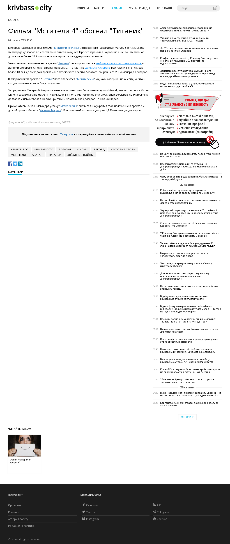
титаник (54, 154)
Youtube (162, 519)
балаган (65, 149)
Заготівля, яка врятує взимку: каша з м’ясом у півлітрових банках (186, 264)
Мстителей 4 (85, 79)
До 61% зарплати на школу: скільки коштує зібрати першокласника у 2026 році (189, 49)
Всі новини (187, 417)
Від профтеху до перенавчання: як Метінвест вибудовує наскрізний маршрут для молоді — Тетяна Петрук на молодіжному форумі (190, 309)
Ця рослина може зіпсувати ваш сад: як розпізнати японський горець (189, 287)
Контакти (14, 512)
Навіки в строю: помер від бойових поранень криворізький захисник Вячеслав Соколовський (187, 350)
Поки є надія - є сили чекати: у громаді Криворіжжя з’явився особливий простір (189, 340)
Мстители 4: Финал (66, 47)
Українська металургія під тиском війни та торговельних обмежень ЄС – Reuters (184, 39)
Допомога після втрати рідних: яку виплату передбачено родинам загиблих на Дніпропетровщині (185, 276)
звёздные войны (80, 154)
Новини (82, 8)
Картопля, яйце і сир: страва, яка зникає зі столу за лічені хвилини (189, 404)
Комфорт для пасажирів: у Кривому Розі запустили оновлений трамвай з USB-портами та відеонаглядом (189, 61)
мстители (18, 154)
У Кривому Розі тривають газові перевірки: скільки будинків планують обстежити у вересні (189, 234)
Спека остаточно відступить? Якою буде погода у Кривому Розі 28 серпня (188, 224)
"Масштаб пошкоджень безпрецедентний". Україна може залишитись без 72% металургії (188, 244)
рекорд (99, 149)
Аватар (91, 72)
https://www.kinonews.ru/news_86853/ (46, 122)
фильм (82, 149)
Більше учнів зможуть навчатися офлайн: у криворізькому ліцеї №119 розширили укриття (186, 360)
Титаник (63, 63)
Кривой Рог (19, 149)
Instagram (92, 519)
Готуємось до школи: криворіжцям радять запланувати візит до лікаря (184, 254)
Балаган (116, 8)
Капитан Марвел (50, 110)
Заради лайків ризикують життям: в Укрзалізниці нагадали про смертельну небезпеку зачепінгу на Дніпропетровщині (189, 213)
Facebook (92, 505)
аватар (37, 154)
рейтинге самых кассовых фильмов (119, 63)
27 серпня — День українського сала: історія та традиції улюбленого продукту (187, 380)
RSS (159, 505)
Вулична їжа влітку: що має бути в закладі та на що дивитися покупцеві (189, 330)
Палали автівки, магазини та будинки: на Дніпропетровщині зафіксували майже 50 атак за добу (188, 167)
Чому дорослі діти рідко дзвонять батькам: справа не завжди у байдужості (191, 178)
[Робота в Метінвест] (187, 121)
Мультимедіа (139, 8)
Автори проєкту (18, 519)
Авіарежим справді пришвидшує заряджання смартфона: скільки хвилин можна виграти (186, 29)
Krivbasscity (43, 149)
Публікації (164, 8)
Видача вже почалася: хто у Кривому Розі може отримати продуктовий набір (187, 85)
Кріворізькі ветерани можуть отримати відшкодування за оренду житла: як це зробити (187, 191)
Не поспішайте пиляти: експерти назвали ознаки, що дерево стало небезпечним (190, 201)
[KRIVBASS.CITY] (30, 8)
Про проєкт (15, 505)
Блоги (99, 8)
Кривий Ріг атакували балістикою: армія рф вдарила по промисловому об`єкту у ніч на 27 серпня (190, 370)
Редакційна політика (21, 525)
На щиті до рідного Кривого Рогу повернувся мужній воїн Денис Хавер (190, 155)
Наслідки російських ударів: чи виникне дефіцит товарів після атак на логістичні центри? (187, 320)
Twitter (90, 512)
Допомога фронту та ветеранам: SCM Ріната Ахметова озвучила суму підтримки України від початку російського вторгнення (187, 74)
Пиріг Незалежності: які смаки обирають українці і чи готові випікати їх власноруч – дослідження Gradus (190, 394)
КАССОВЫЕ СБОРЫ (123, 149)
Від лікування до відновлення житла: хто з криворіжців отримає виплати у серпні (184, 297)
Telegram (66, 134)
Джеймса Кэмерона (98, 67)
